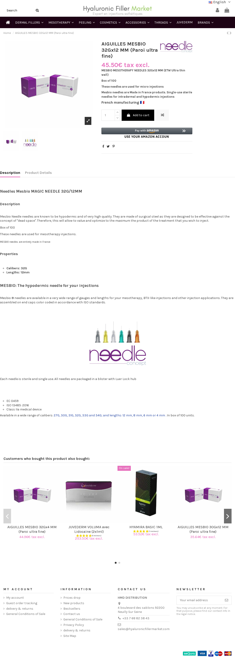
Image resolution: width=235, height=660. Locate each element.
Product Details (38, 173)
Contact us (71, 614)
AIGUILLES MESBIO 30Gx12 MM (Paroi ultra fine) (203, 529)
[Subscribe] (226, 600)
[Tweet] (108, 146)
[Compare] (28, 521)
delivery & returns (19, 609)
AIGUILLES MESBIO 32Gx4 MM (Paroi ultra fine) (32, 529)
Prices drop (72, 598)
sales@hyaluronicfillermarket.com (144, 629)
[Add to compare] (162, 115)
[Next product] (231, 33)
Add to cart (141, 115)
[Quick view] (35, 521)
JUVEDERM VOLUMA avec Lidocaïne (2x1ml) (88, 529)
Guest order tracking (21, 603)
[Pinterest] (113, 146)
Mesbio (5, 298)
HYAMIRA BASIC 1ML (146, 527)
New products (73, 603)
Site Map (69, 636)
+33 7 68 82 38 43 (136, 618)
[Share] (103, 146)
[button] (147, 133)
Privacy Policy (73, 625)
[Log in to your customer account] (217, 10)
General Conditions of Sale (25, 614)
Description (10, 173)
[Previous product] (228, 33)
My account (15, 598)
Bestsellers (71, 609)
